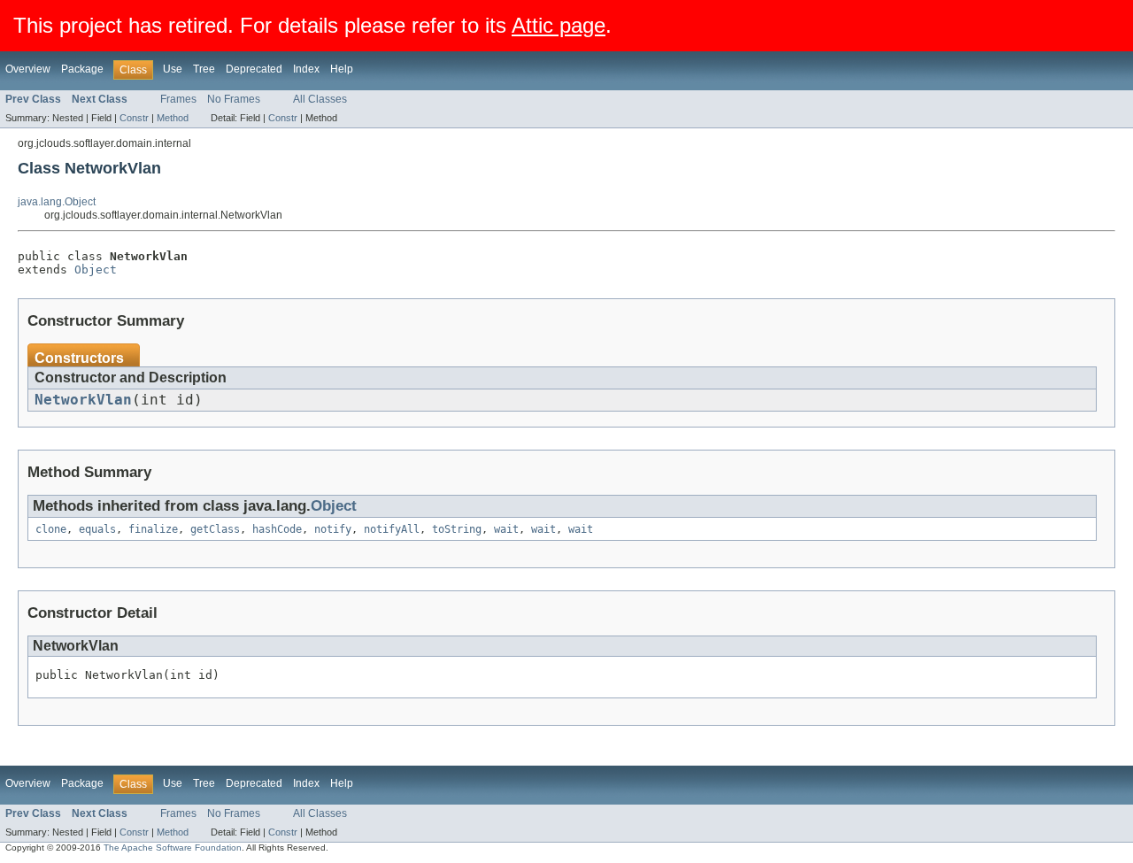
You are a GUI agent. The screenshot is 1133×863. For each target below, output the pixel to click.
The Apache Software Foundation (173, 847)
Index (306, 69)
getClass (215, 529)
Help (341, 69)
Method (173, 117)
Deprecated (254, 69)
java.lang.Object (57, 202)
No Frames (233, 99)
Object (95, 269)
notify (332, 529)
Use (172, 69)
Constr (134, 117)
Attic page (558, 25)
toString (457, 529)
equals (97, 529)
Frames (178, 99)
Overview (27, 69)
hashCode (277, 529)
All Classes (320, 99)
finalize (153, 529)
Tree (204, 69)
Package (82, 69)
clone (50, 529)
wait (506, 529)
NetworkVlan (83, 400)
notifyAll (392, 529)
